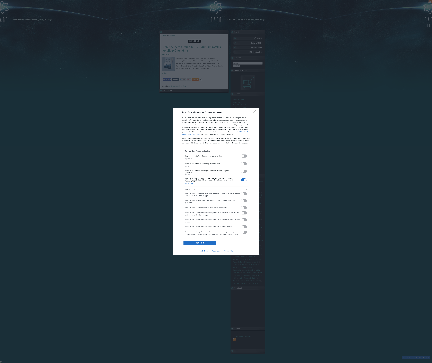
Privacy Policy (229, 251)
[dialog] (216, 181)
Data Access (216, 251)
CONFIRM (200, 243)
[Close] (255, 112)
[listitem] (216, 151)
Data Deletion (203, 251)
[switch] (244, 156)
